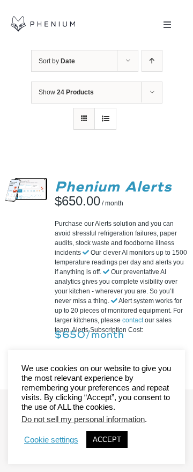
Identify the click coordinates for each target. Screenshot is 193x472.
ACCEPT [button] (107, 440)
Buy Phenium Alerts (31, 182)
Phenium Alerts (113, 187)
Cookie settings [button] (51, 440)
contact (132, 320)
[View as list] (105, 118)
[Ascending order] (152, 61)
